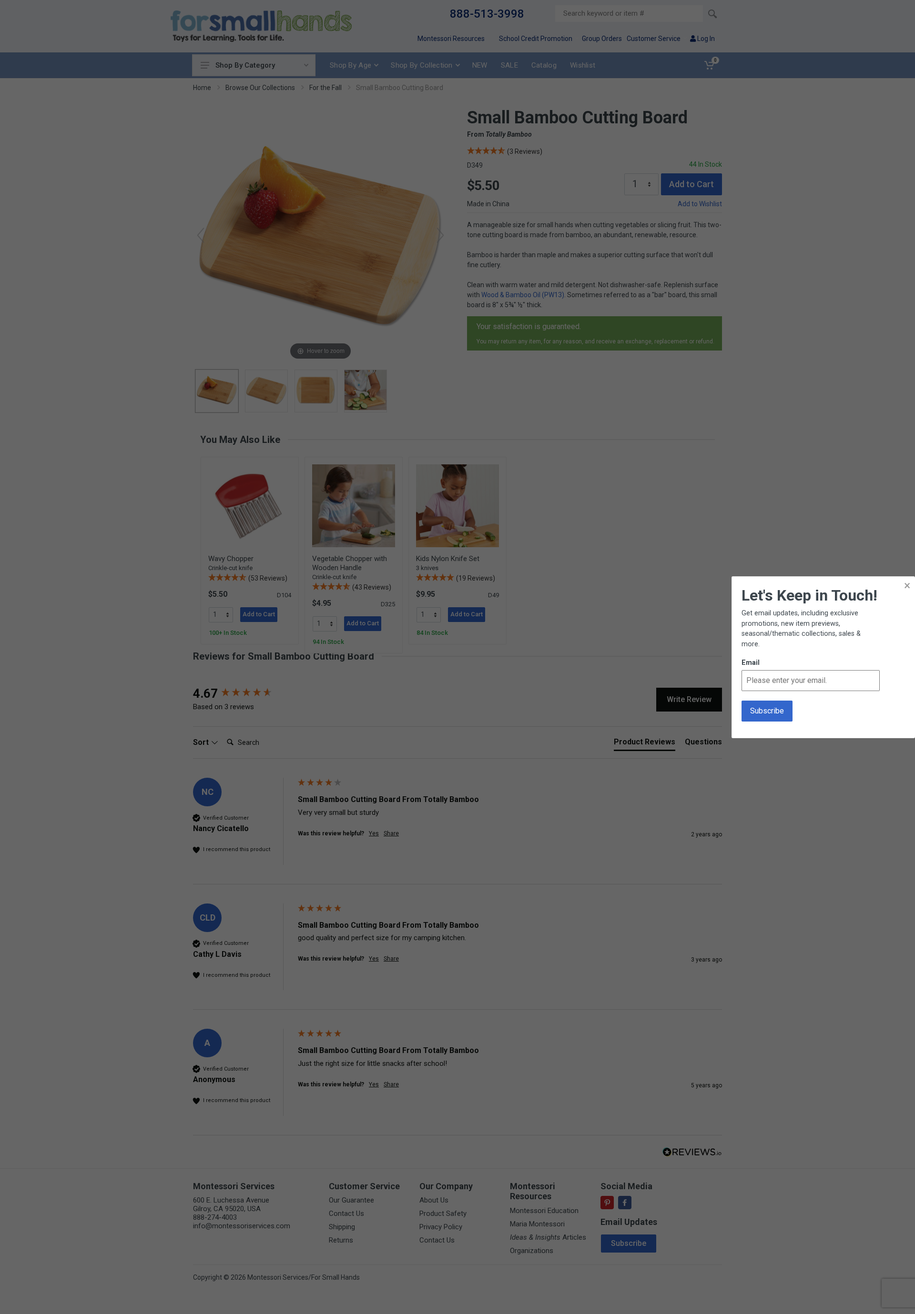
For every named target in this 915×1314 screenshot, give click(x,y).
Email (751, 663)
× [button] (907, 585)
